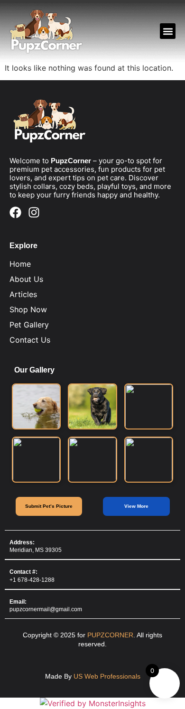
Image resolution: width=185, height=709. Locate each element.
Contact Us (29, 340)
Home (20, 264)
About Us (26, 279)
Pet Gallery (29, 324)
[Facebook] (15, 212)
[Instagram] (34, 212)
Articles (23, 294)
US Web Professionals (107, 676)
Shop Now (28, 309)
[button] (168, 31)
